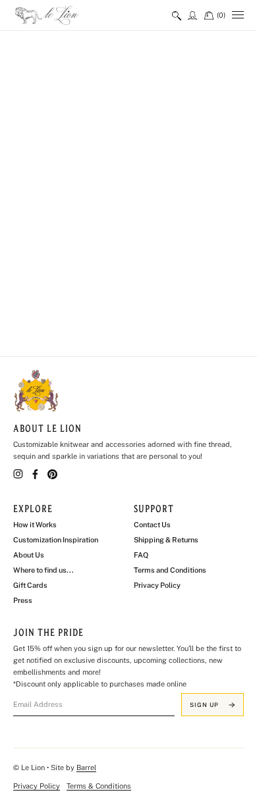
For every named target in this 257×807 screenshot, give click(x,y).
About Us (28, 555)
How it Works (35, 525)
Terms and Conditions (170, 570)
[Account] (193, 15)
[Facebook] (35, 474)
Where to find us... (43, 570)
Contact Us (152, 525)
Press (22, 600)
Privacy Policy (157, 585)
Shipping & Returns (166, 540)
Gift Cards (30, 585)
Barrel (86, 767)
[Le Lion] (66, 15)
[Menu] (238, 15)
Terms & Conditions (99, 786)
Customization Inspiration (55, 540)
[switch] (176, 15)
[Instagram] (18, 474)
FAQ (141, 555)
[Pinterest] (52, 474)
